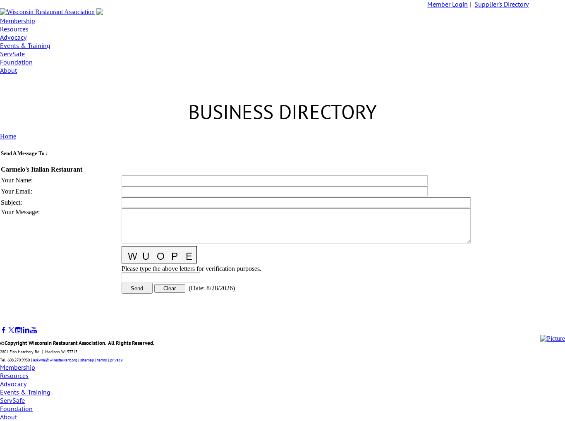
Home (8, 136)
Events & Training (25, 45)
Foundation (16, 62)
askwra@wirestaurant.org (55, 360)
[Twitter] (11, 330)
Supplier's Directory (501, 4)
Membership (17, 21)
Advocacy (13, 37)
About (8, 70)
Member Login (447, 4)
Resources (14, 29)
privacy (116, 360)
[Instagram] (18, 330)
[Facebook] (3, 330)
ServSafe (12, 54)
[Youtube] (33, 330)
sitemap (87, 360)
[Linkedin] (26, 330)
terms (102, 360)
